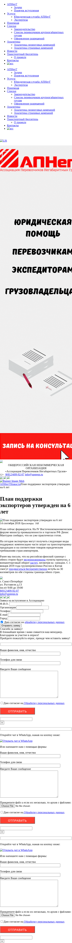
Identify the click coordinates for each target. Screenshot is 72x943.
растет (34, 562)
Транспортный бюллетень (22, 54)
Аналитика (13, 41)
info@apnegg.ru (34, 474)
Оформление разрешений (29, 38)
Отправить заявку (10, 625)
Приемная (13, 22)
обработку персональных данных (44, 622)
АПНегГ (12, 4)
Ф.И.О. (4, 603)
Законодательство (24, 29)
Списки (11, 26)
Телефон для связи (11, 762)
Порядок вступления (26, 10)
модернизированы (35, 559)
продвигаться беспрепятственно (28, 568)
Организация (8, 607)
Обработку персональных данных (43, 703)
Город (3, 618)
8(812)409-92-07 (14, 474)
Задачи (18, 7)
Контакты (13, 60)
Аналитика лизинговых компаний (34, 44)
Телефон (5, 611)
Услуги (11, 13)
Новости (12, 51)
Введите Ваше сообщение (15, 768)
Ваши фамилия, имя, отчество (18, 752)
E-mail (3, 614)
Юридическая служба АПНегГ (32, 16)
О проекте (20, 57)
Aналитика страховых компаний (33, 47)
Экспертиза (21, 19)
